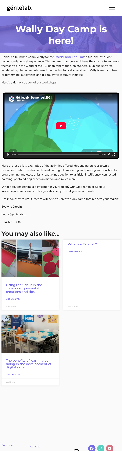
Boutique (7, 445)
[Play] (8, 154)
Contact (35, 446)
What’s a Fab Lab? (82, 244)
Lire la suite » (13, 299)
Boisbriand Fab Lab (69, 57)
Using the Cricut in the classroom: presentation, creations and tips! (25, 288)
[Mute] (108, 154)
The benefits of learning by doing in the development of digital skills (28, 364)
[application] (61, 126)
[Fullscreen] (113, 154)
